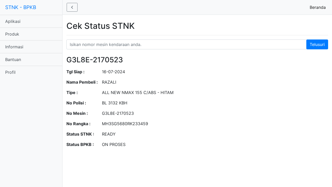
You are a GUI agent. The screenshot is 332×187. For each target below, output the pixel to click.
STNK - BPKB (20, 7)
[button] (72, 7)
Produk (12, 34)
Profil (10, 72)
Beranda (319, 7)
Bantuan (13, 59)
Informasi (14, 46)
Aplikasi (12, 21)
